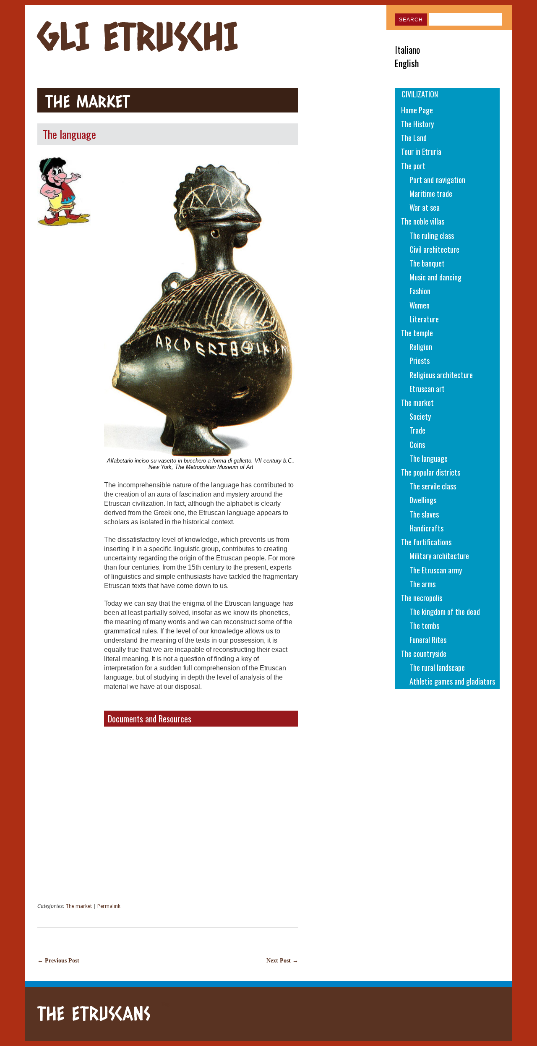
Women (419, 305)
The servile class (432, 486)
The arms (422, 583)
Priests (419, 360)
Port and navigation (437, 179)
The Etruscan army (435, 570)
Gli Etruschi (137, 35)
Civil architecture (434, 249)
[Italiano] (476, 49)
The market (87, 101)
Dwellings (422, 499)
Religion (420, 346)
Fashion (419, 290)
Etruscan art (427, 388)
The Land (414, 137)
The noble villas (422, 221)
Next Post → (282, 960)
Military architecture (439, 555)
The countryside (423, 653)
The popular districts (430, 472)
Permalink (108, 906)
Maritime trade (430, 193)
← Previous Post (58, 960)
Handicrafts (426, 528)
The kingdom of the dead (444, 611)
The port (413, 165)
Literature (424, 319)
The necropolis (421, 597)
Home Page (417, 110)
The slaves (424, 514)
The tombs (424, 625)
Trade (417, 430)
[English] (476, 63)
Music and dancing (435, 277)
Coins (417, 444)
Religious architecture (441, 374)
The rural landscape (437, 667)
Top (165, 1004)
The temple (417, 332)
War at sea (424, 207)
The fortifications (426, 541)
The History (417, 123)
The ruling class (431, 235)
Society (420, 416)
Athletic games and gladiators (452, 681)
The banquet (427, 263)
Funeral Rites (427, 639)
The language (428, 458)
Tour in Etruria (421, 151)
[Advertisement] (344, 214)
